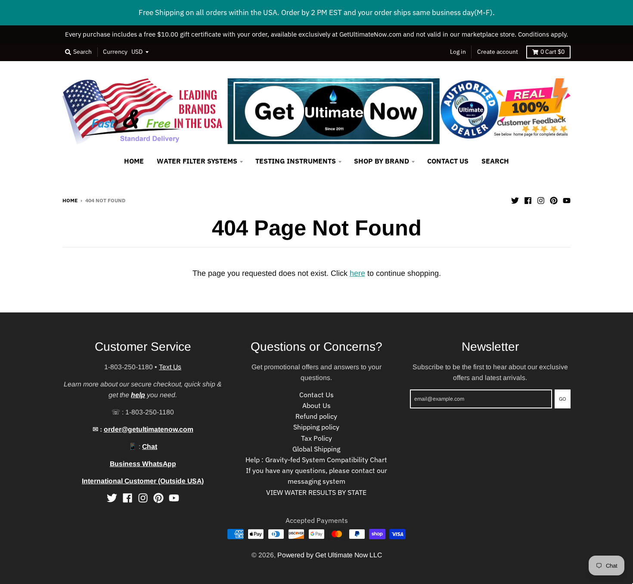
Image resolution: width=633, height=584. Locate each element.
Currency (115, 52)
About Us (316, 405)
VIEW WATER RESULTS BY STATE (316, 492)
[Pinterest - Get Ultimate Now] (554, 200)
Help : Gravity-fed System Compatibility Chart (316, 459)
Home (70, 200)
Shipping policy (316, 427)
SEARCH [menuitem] (495, 161)
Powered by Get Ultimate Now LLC (329, 555)
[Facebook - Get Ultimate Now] (528, 200)
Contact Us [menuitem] (448, 161)
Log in (458, 52)
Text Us (170, 367)
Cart (552, 52)
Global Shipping (316, 449)
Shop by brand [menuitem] (381, 161)
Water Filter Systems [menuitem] (197, 161)
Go (562, 398)
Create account (497, 52)
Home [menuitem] (134, 161)
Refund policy (316, 416)
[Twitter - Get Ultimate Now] (515, 200)
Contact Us (316, 394)
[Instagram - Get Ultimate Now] (541, 200)
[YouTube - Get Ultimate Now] (567, 200)
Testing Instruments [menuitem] (295, 161)
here (357, 273)
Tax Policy (316, 438)
